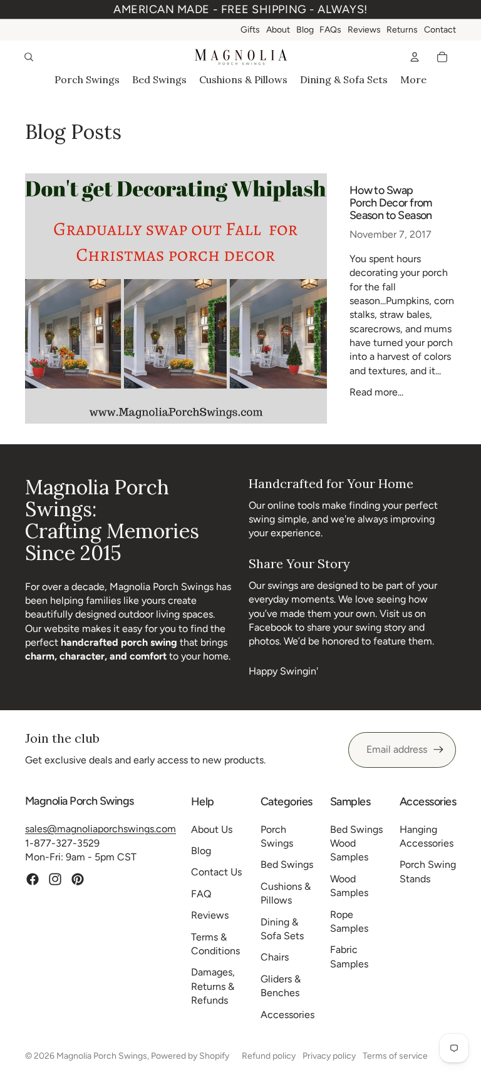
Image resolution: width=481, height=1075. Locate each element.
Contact (440, 29)
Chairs (275, 957)
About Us (211, 829)
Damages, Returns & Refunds (213, 986)
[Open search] (29, 57)
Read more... (376, 392)
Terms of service (395, 1056)
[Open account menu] (414, 57)
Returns (402, 29)
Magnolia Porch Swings (101, 1056)
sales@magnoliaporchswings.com (100, 829)
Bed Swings (287, 864)
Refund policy (269, 1056)
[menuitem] (413, 79)
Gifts (250, 29)
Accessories (287, 1015)
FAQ (201, 894)
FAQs (330, 29)
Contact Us (216, 872)
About (278, 29)
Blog (305, 29)
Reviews (364, 29)
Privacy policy (329, 1056)
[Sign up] (438, 750)
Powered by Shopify (190, 1056)
